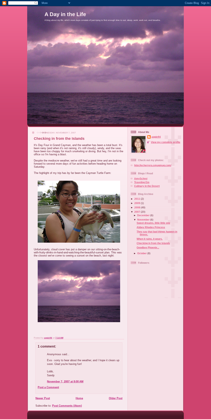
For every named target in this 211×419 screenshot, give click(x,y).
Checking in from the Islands (153, 243)
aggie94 (156, 136)
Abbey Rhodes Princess (151, 227)
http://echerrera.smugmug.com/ (152, 165)
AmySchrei (140, 178)
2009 (137, 203)
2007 (137, 211)
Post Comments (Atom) (67, 405)
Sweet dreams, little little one (153, 223)
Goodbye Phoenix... (148, 247)
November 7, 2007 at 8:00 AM (65, 381)
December (143, 215)
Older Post (115, 398)
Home (79, 398)
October (142, 253)
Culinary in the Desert (147, 186)
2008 (137, 207)
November (143, 219)
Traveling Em (141, 182)
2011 (137, 198)
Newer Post (42, 398)
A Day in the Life (65, 14)
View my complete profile (165, 142)
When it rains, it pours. (150, 238)
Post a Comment (48, 387)
